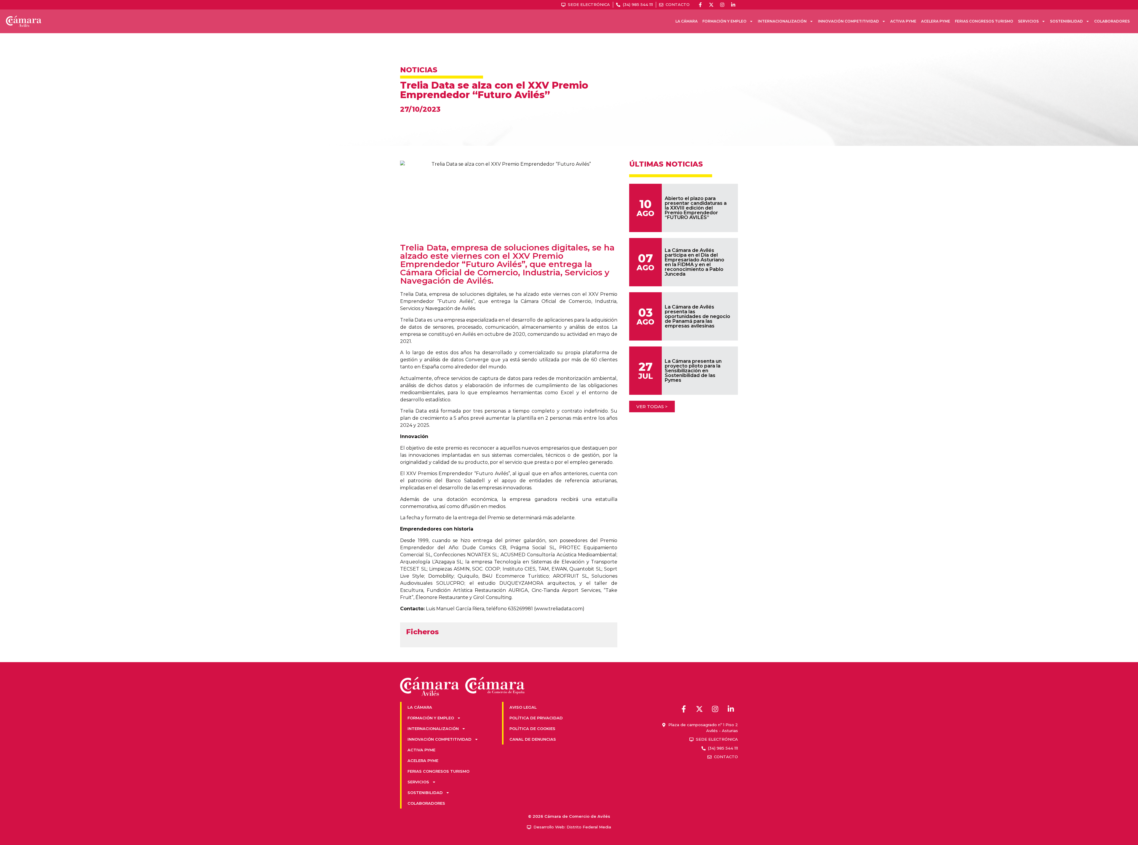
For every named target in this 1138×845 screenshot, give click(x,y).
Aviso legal (523, 707)
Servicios (1028, 21)
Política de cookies (532, 728)
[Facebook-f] (700, 4)
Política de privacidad (536, 717)
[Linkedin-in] (733, 4)
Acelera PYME (935, 21)
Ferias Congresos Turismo (984, 21)
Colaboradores (1112, 21)
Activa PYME (903, 21)
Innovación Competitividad (848, 21)
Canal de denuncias (532, 739)
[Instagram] (722, 4)
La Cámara (686, 21)
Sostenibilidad (1066, 21)
